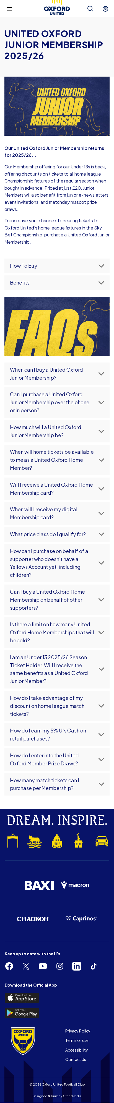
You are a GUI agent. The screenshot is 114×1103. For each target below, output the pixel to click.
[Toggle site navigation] (9, 8)
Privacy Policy (77, 1030)
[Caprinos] (81, 919)
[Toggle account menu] (105, 9)
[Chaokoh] (33, 919)
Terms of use (77, 1040)
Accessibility (76, 1049)
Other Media (72, 1096)
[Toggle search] (90, 9)
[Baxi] (39, 885)
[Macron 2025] (75, 885)
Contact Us (75, 1059)
